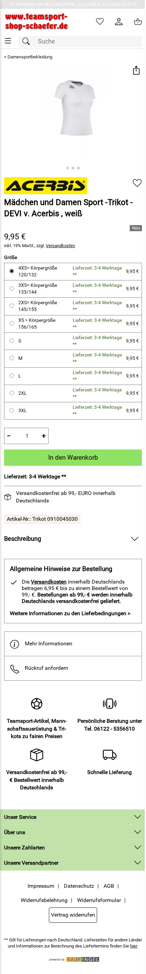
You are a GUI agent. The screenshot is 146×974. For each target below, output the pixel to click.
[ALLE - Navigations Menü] (8, 41)
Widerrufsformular (99, 900)
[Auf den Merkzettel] (137, 183)
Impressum (41, 886)
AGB (109, 886)
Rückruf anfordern (46, 668)
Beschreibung (22, 538)
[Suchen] (28, 41)
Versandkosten (60, 245)
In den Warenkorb (73, 457)
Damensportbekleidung (29, 56)
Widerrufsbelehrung (44, 900)
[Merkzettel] (100, 22)
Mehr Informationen (48, 643)
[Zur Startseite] (36, 22)
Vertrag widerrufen (73, 915)
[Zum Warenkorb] (138, 22)
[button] (136, 71)
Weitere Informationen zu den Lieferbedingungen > (70, 613)
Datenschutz (79, 886)
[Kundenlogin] (119, 22)
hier (133, 946)
